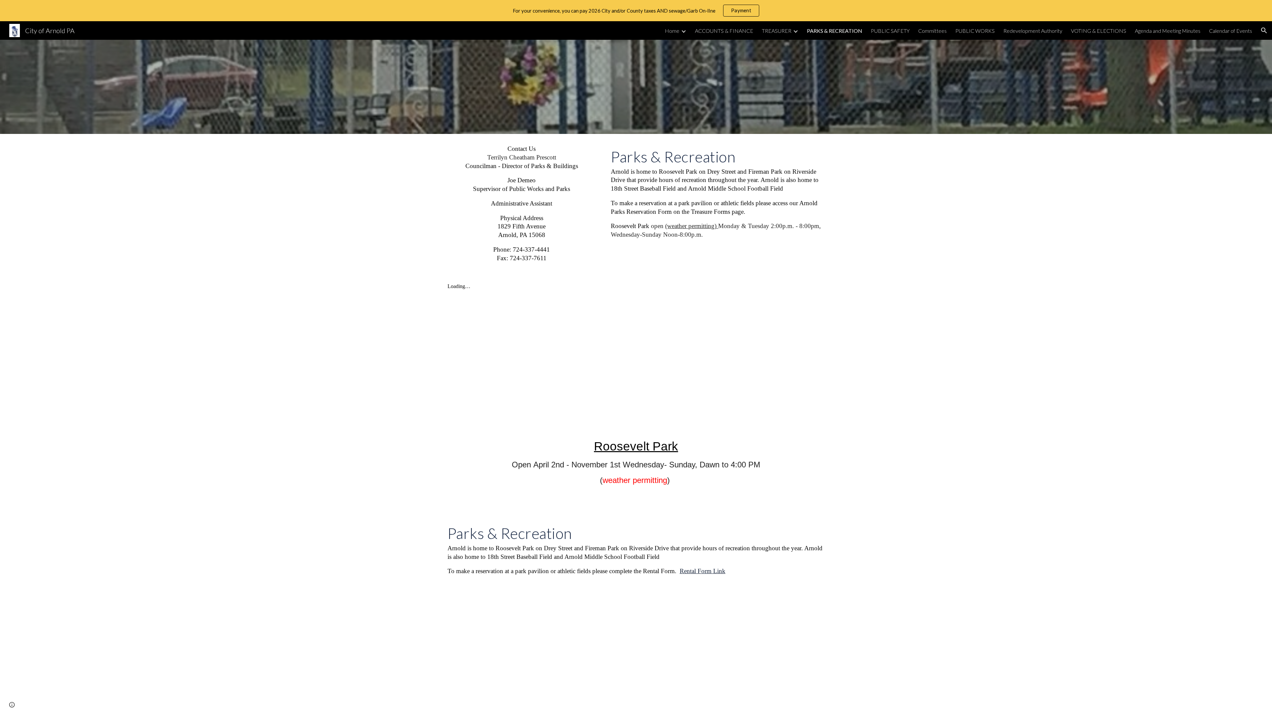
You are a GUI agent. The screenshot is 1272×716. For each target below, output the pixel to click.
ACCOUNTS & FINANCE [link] (724, 31)
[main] (522, 203)
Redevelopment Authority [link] (1032, 31)
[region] (636, 10)
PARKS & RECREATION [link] (834, 31)
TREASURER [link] (776, 31)
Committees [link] (932, 31)
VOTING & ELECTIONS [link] (1098, 31)
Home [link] (672, 31)
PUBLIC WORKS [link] (975, 31)
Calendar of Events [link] (1230, 31)
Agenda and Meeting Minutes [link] (1167, 31)
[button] (1264, 30)
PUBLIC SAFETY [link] (890, 31)
